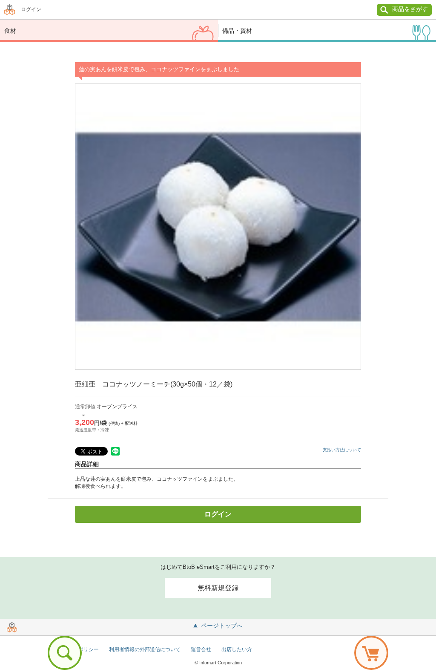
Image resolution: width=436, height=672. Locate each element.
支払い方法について (342, 449)
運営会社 (201, 649)
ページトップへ (222, 625)
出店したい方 (236, 649)
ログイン (31, 9)
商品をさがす (410, 9)
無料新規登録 (218, 587)
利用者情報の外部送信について (145, 649)
